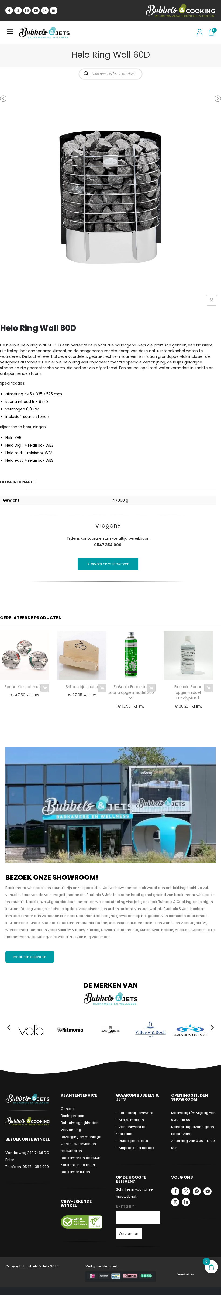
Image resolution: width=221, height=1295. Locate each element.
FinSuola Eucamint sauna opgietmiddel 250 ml (131, 692)
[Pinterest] (27, 10)
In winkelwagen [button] (44, 688)
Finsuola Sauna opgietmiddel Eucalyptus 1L (188, 692)
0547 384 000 (108, 545)
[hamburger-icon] (10, 32)
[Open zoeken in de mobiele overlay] (110, 73)
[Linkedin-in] (53, 10)
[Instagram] (45, 10)
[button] (8, 1027)
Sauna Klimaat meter (25, 686)
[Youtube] (36, 10)
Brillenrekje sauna (82, 686)
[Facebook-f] (9, 10)
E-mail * (125, 1206)
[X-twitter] (18, 10)
